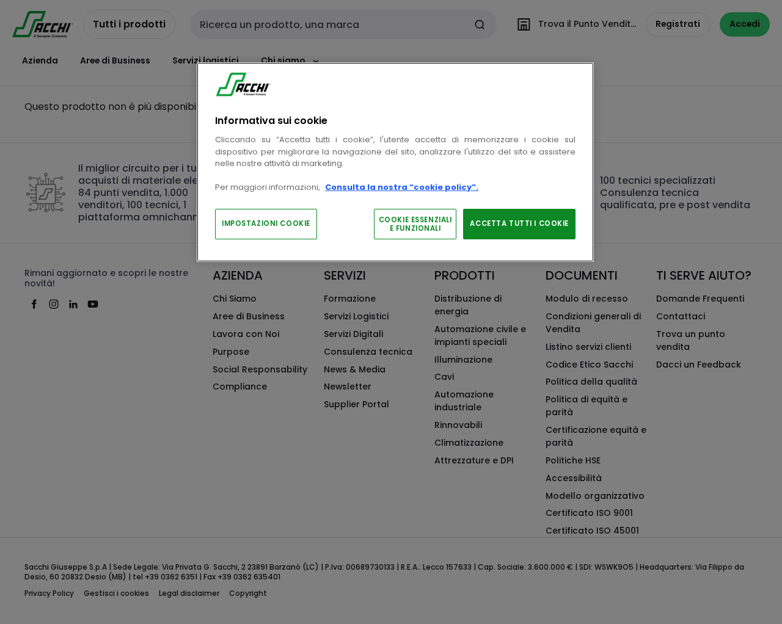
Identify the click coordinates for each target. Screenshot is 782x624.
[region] (395, 162)
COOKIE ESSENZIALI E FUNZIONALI (415, 224)
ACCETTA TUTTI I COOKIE (519, 223)
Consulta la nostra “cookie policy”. (401, 187)
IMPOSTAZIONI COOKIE (266, 223)
